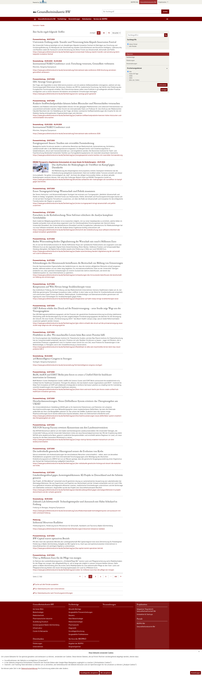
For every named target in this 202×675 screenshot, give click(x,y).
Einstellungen (195, 673)
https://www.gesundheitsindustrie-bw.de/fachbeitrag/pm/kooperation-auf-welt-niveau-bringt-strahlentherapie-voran (75, 299)
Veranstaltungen (74, 19)
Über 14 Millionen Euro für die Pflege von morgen (57, 558)
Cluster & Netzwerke (40, 631)
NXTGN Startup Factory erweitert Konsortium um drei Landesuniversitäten (70, 428)
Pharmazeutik (74, 625)
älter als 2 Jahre (134, 80)
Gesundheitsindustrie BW (148, 2)
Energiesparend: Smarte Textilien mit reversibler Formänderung (63, 143)
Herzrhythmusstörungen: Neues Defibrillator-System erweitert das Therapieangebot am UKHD (75, 402)
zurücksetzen (162, 85)
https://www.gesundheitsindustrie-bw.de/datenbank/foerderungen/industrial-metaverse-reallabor (69, 529)
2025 (130, 78)
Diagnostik (72, 628)
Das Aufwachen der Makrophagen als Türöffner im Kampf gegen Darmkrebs (83, 166)
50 (104, 33)
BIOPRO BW (134, 2)
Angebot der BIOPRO (76, 643)
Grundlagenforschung (76, 631)
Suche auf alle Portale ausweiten (46, 584)
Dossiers (72, 615)
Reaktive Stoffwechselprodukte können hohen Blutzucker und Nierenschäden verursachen (76, 103)
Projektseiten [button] (162, 2)
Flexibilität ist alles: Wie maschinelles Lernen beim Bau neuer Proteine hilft (69, 335)
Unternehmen (38, 646)
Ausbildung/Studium (40, 622)
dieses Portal (133, 44)
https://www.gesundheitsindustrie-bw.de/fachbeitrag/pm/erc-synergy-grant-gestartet (64, 94)
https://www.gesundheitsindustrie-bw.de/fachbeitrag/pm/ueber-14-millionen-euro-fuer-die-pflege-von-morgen (73, 570)
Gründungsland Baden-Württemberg (46, 625)
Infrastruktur (37, 628)
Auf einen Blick (38, 609)
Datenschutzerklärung (29, 668)
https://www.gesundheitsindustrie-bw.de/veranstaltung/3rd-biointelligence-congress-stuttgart (67, 365)
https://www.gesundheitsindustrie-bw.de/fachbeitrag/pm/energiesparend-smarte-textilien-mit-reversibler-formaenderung (78, 155)
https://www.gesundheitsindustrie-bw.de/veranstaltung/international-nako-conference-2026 (66, 133)
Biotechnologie (38, 612)
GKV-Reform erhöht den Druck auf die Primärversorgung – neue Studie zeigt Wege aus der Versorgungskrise (77, 310)
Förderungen (130, 60)
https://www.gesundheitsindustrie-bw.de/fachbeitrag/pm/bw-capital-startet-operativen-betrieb (68, 548)
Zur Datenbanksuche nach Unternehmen (49, 589)
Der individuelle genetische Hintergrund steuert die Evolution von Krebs (68, 451)
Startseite (36, 25)
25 (99, 33)
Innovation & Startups (145, 614)
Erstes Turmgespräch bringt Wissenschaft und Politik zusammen (64, 191)
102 (116, 576)
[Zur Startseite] (52, 11)
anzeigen (164, 90)
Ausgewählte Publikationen (78, 634)
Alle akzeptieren (105, 673)
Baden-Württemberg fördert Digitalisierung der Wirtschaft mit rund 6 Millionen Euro (74, 241)
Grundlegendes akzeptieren (89, 673)
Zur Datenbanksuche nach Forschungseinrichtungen (54, 593)
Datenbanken (86, 19)
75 (109, 33)
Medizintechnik (38, 615)
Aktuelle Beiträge (75, 609)
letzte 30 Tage (133, 74)
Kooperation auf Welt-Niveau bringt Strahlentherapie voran (62, 287)
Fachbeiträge (62, 19)
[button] (166, 68)
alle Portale (132, 46)
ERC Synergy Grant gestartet (47, 82)
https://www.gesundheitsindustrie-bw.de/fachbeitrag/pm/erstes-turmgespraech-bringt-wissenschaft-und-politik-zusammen (74, 204)
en (167, 19)
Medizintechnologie (76, 622)
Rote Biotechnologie (76, 618)
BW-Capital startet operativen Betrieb (51, 538)
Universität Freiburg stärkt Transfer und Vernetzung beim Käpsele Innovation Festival (74, 42)
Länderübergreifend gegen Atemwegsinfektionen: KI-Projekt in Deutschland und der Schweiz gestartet (78, 476)
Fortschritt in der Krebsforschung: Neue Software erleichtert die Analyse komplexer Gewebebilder (73, 216)
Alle (130, 72)
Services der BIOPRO (100, 19)
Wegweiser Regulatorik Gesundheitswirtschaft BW (146, 610)
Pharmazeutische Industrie (42, 618)
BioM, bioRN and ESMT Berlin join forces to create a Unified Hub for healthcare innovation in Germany (72, 376)
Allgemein (129, 54)
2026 (130, 76)
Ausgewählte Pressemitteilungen (80, 612)
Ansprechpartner (75, 646)
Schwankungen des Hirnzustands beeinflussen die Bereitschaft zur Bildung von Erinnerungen (78, 263)
